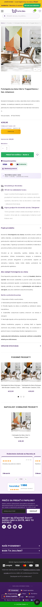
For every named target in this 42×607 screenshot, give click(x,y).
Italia (25, 600)
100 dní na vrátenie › (32, 5)
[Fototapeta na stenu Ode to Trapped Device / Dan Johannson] (21, 422)
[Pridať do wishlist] (37, 154)
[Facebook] (4, 527)
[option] (21, 48)
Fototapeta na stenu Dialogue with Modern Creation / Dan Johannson (10, 386)
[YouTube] (20, 527)
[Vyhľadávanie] (4, 15)
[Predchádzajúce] (16, 479)
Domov (3, 23)
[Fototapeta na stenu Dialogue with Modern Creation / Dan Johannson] (10, 372)
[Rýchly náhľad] (18, 375)
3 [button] (23, 396)
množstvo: (4, 143)
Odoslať (33, 511)
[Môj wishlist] (40, 11)
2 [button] (21, 396)
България (30, 597)
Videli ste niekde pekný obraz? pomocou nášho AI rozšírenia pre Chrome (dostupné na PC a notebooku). (21, 573)
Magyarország (11, 594)
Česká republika (26, 590)
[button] (35, 69)
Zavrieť (40, 4)
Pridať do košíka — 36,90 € (17, 154)
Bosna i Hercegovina (12, 600)
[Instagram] (9, 527)
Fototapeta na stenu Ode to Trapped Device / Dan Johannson (21, 436)
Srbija (22, 594)
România (32, 594)
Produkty (9, 23)
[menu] (2, 11)
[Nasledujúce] (26, 479)
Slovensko (13, 590)
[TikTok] (15, 527)
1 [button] (18, 396)
